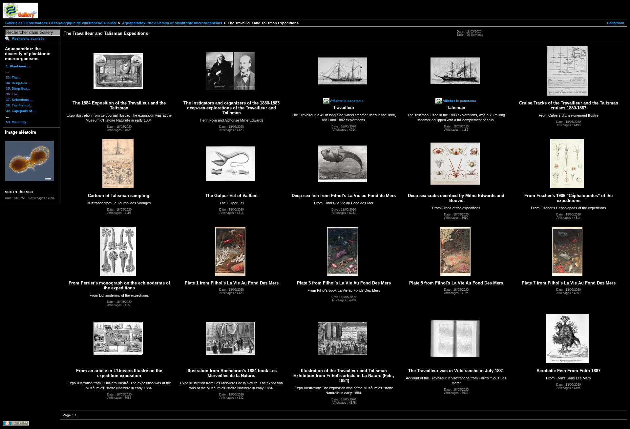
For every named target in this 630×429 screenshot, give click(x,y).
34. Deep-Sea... (18, 83)
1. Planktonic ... (18, 66)
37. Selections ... (19, 100)
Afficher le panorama (347, 100)
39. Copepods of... (20, 111)
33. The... (13, 77)
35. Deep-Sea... (18, 88)
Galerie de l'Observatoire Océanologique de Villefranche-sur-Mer (60, 23)
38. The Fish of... (19, 105)
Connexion (615, 23)
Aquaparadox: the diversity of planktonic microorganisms (172, 23)
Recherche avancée (28, 38)
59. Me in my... (17, 122)
